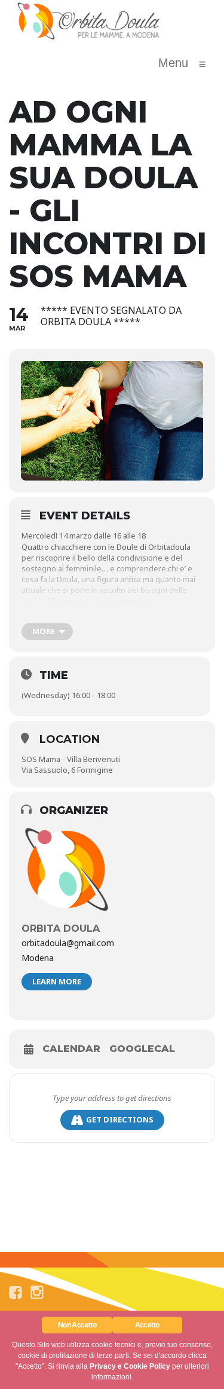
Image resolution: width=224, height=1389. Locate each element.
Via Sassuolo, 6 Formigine (67, 769)
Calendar (71, 1049)
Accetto (147, 1325)
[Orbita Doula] (89, 21)
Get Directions (120, 1119)
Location (69, 739)
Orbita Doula (61, 928)
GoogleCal (142, 1049)
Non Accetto (77, 1325)
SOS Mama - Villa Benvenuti (71, 759)
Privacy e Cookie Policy (130, 1366)
